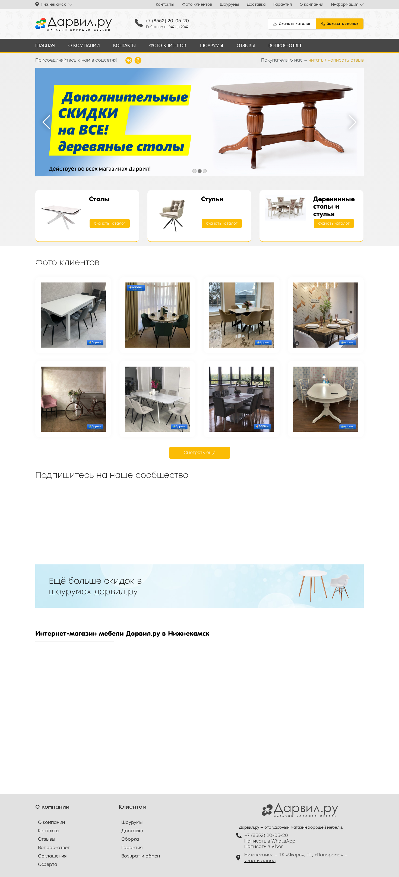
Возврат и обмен (140, 856)
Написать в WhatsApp (269, 841)
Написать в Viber (263, 846)
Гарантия (282, 4)
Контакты (165, 4)
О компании (311, 4)
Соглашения (52, 856)
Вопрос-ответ (285, 45)
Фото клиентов (197, 4)
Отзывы (246, 45)
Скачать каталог (109, 223)
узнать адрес (260, 860)
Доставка (256, 4)
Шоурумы (229, 4)
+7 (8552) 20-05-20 (167, 20)
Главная (45, 45)
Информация (344, 4)
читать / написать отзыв (336, 60)
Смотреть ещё (200, 452)
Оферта (47, 864)
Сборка (130, 839)
